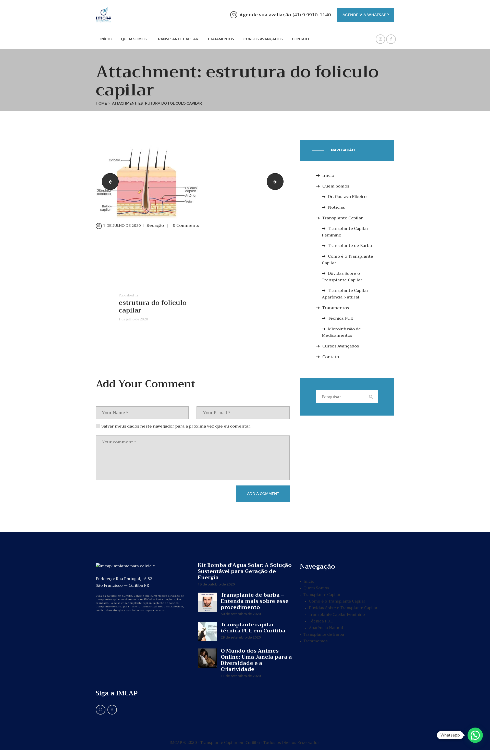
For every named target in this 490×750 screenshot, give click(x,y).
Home (101, 103)
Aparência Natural (326, 627)
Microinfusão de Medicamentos (341, 332)
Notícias (336, 207)
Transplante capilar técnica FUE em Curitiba (253, 628)
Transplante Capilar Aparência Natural (345, 294)
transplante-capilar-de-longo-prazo (108, 181)
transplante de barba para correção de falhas (281, 181)
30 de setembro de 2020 (241, 614)
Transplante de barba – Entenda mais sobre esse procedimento (255, 601)
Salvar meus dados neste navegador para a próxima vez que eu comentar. (176, 426)
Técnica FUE (340, 318)
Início (328, 175)
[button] (475, 735)
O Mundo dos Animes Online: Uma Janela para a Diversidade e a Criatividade (256, 660)
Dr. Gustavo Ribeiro (347, 196)
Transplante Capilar (342, 218)
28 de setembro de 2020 (241, 637)
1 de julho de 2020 (122, 225)
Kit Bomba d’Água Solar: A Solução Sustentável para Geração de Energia (245, 571)
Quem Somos (335, 186)
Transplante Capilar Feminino (345, 232)
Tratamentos (335, 307)
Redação (155, 225)
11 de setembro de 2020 (241, 676)
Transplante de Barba (350, 245)
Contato (330, 356)
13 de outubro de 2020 (216, 584)
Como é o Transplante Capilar (347, 260)
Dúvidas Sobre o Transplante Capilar (342, 277)
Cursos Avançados (340, 346)
